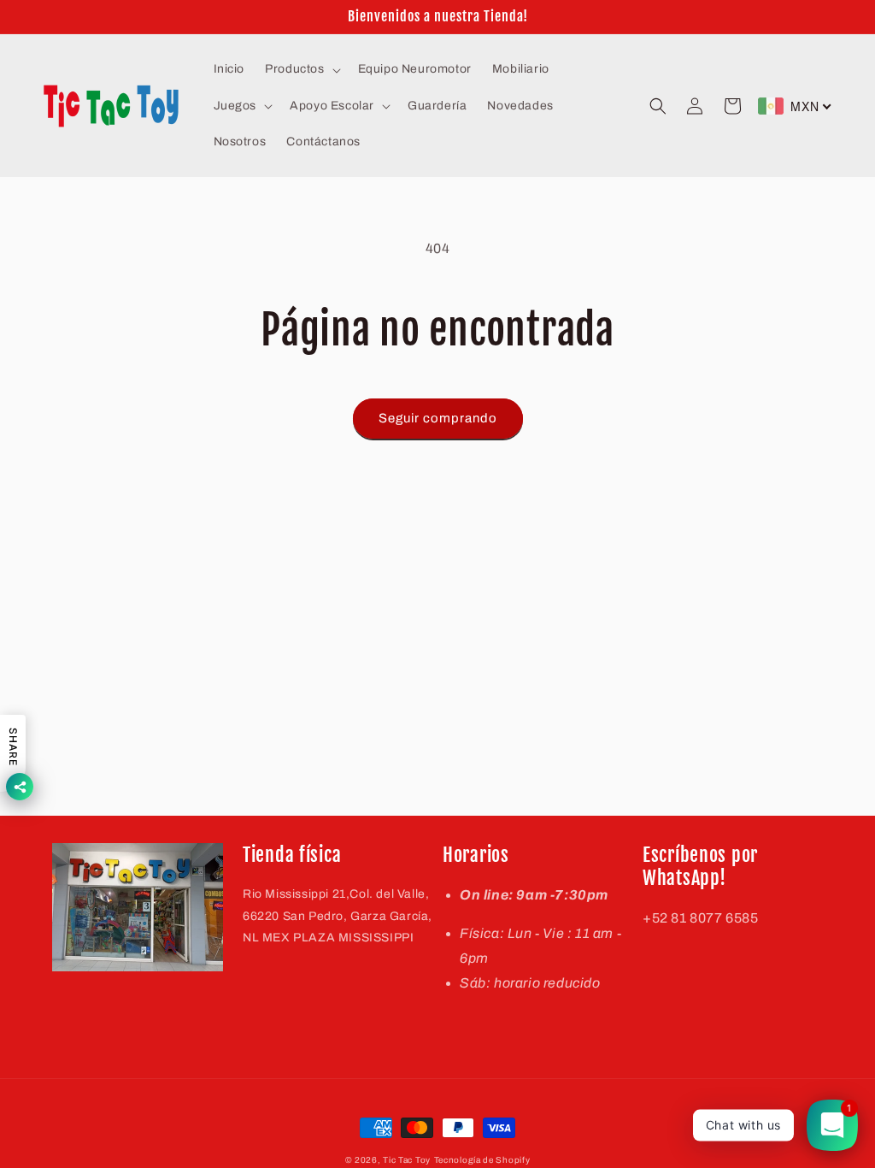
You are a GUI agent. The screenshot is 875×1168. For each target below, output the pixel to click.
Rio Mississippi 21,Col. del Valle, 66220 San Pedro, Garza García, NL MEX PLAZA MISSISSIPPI (337, 915)
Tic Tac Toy (407, 1160)
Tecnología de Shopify (482, 1160)
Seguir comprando (438, 418)
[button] (301, 69)
